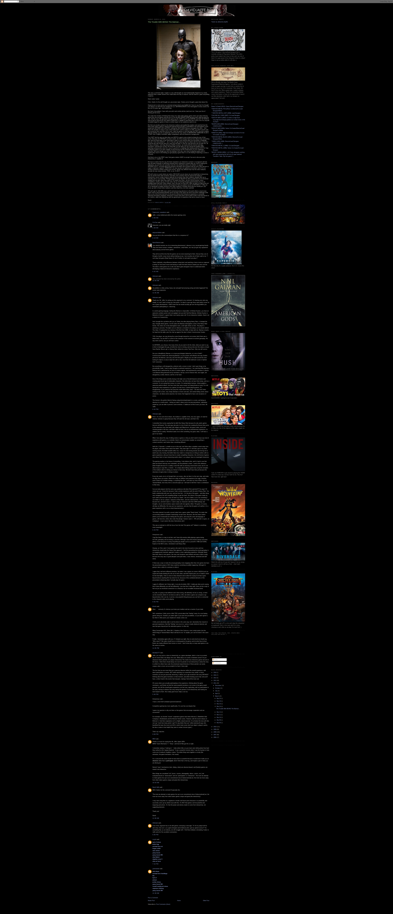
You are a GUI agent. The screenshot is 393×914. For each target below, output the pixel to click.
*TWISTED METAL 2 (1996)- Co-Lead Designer (225, 145)
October (217, 688)
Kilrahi (154, 606)
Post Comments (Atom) (163, 904)
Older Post (206, 900)
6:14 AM (155, 238)
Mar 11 (219, 714)
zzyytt (154, 839)
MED (153, 739)
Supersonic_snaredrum (159, 212)
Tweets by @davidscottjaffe (219, 22)
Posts (216, 659)
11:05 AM (155, 293)
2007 (215, 734)
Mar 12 (219, 712)
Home (179, 900)
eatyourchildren (156, 232)
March (217, 696)
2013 (215, 678)
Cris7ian (154, 222)
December (218, 685)
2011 (215, 683)
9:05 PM (155, 602)
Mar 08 (219, 720)
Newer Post (151, 900)
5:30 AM (155, 228)
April (216, 693)
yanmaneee (155, 868)
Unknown (155, 276)
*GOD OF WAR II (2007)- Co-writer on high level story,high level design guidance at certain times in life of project (228, 119)
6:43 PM (155, 530)
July (216, 691)
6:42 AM (155, 271)
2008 (215, 732)
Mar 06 (219, 722)
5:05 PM (155, 834)
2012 (215, 680)
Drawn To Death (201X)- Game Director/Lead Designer (227, 106)
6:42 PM (155, 409)
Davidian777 (156, 652)
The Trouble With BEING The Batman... (228, 708)
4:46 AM (155, 218)
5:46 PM (155, 694)
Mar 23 (219, 698)
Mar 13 (219, 706)
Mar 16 (219, 704)
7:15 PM (155, 864)
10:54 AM (155, 782)
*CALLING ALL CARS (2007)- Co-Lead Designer (225, 115)
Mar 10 (219, 717)
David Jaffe (155, 787)
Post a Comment (153, 897)
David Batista (156, 242)
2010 (215, 726)
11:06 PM (155, 648)
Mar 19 (219, 701)
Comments (217, 663)
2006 (215, 737)
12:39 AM (155, 893)
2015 (215, 675)
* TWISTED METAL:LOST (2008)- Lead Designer (225, 113)
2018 (215, 672)
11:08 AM (155, 818)
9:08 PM (155, 734)
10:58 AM (155, 280)
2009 (215, 729)
